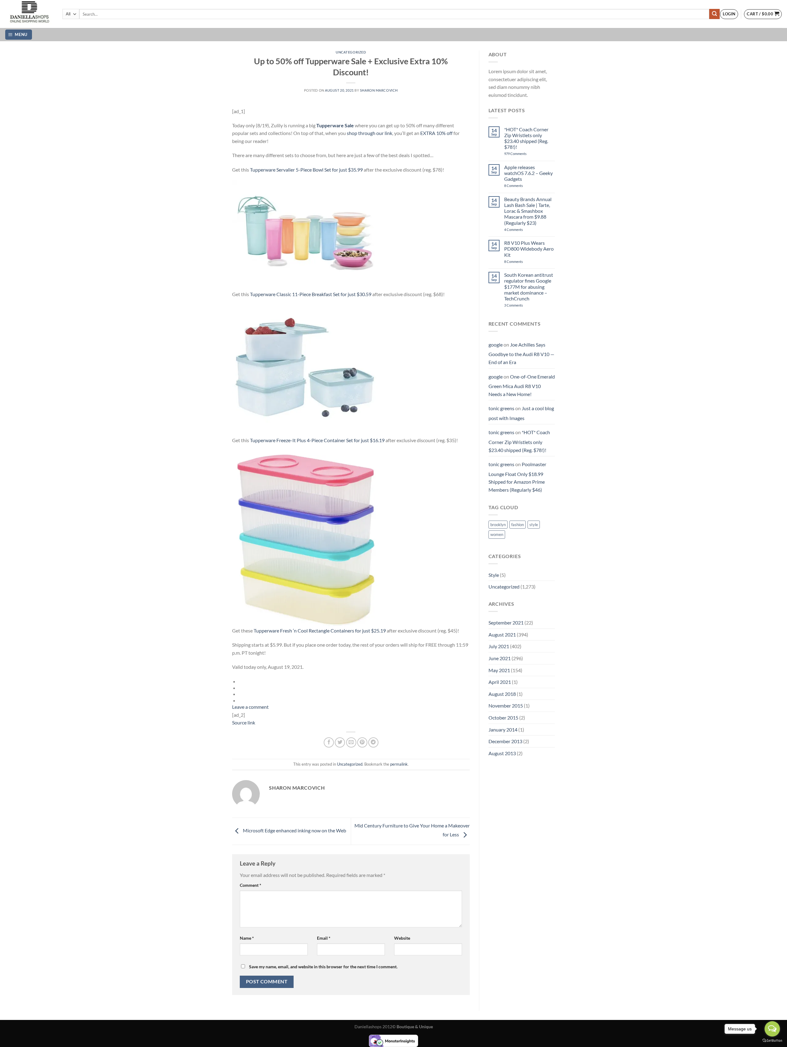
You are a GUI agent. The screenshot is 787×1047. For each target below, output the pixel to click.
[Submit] (714, 14)
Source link (243, 722)
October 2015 (503, 717)
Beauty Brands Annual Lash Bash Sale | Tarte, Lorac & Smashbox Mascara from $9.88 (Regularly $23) (528, 211)
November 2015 (505, 705)
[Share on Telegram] (373, 742)
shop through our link (369, 133)
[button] (729, 14)
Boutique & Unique (415, 1026)
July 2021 (498, 646)
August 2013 (502, 753)
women (496, 534)
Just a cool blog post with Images (521, 413)
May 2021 (499, 670)
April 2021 (499, 682)
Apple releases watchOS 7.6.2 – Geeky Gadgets (528, 173)
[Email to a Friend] (351, 742)
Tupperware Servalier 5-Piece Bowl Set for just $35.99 (306, 170)
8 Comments (520, 186)
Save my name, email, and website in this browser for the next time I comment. (323, 966)
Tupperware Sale (335, 125)
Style (493, 575)
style (533, 524)
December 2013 (505, 741)
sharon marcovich (379, 90)
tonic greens (501, 408)
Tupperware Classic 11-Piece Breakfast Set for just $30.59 (310, 294)
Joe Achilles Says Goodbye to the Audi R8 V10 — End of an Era (521, 353)
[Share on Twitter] (340, 742)
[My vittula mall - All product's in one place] (29, 14)
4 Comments (521, 230)
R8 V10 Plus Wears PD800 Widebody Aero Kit (529, 248)
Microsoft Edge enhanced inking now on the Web (294, 831)
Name (247, 938)
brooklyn (498, 524)
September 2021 (506, 622)
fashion (517, 524)
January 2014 (502, 729)
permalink (399, 764)
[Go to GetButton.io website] (772, 1041)
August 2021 (502, 634)
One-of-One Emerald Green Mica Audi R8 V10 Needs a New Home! (521, 385)
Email (323, 938)
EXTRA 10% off (436, 133)
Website (402, 938)
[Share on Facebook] (329, 742)
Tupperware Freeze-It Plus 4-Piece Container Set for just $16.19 (317, 440)
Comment (250, 885)
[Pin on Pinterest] (362, 742)
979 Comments (522, 154)
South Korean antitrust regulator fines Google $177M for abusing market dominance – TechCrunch (528, 286)
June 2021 (499, 658)
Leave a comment (250, 707)
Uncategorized (351, 52)
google (495, 344)
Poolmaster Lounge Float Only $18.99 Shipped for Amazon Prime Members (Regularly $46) (517, 477)
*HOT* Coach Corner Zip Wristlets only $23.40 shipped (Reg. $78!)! (526, 138)
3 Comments (522, 305)
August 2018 (502, 694)
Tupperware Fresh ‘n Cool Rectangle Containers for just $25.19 (320, 630)
